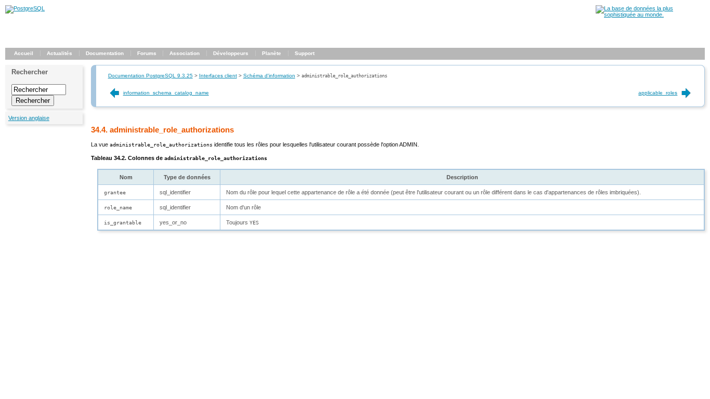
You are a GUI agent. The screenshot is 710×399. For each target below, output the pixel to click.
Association (184, 53)
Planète (271, 53)
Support (304, 53)
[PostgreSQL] (25, 8)
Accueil (23, 53)
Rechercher (29, 72)
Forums (146, 53)
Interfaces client (218, 75)
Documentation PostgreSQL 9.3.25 (150, 75)
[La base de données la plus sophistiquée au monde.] (650, 14)
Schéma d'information (269, 75)
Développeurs (230, 53)
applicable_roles (657, 93)
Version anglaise (28, 118)
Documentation (105, 53)
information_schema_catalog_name (166, 93)
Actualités (59, 53)
